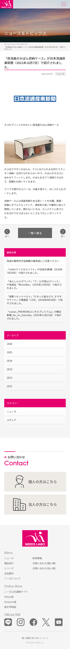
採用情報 (37, 558)
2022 (9, 377)
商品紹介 (9, 563)
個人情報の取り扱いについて (35, 637)
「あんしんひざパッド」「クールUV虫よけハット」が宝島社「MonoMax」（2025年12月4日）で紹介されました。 (34, 284)
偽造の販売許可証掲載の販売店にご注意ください (33, 261)
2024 (9, 360)
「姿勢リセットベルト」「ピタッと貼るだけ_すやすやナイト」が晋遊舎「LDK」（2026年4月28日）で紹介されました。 (35, 300)
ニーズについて (12, 578)
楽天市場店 (10, 607)
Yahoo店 (9, 596)
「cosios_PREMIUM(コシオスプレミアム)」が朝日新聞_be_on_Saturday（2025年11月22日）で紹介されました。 (34, 315)
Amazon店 (10, 601)
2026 (9, 343)
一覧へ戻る (35, 233)
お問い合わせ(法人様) (44, 568)
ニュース (11, 411)
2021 (9, 386)
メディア (11, 420)
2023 (9, 369)
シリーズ (9, 568)
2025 (9, 352)
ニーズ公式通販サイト (16, 591)
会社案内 (9, 573)
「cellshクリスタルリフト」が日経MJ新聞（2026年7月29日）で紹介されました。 (34, 271)
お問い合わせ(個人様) (44, 563)
